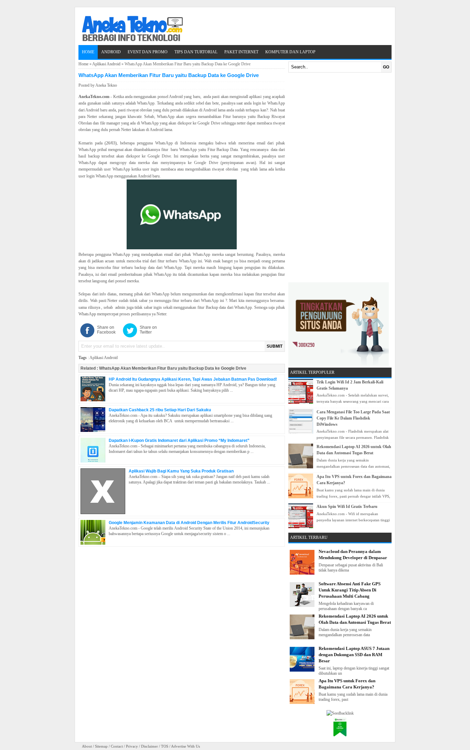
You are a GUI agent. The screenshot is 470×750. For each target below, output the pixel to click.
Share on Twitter (148, 330)
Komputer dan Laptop (290, 52)
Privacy (132, 746)
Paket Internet (241, 52)
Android (111, 52)
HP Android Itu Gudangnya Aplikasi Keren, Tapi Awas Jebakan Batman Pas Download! (193, 379)
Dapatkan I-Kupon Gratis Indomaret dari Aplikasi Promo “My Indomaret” (179, 440)
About (87, 746)
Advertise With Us (185, 746)
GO (386, 67)
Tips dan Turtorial (195, 52)
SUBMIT (274, 346)
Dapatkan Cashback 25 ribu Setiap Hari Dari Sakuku (160, 409)
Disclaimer (149, 746)
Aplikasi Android (106, 64)
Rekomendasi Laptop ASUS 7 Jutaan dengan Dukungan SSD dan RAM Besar (354, 654)
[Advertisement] (340, 177)
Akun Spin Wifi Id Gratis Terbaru (347, 506)
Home (88, 52)
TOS (164, 746)
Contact (117, 746)
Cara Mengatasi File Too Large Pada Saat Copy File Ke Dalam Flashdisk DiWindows (353, 418)
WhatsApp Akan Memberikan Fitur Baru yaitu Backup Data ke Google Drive (172, 368)
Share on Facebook (106, 330)
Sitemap (101, 746)
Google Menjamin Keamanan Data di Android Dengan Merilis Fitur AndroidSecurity (189, 522)
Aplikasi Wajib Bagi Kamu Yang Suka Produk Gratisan (181, 471)
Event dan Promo (148, 52)
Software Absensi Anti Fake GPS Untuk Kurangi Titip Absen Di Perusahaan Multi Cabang (350, 590)
